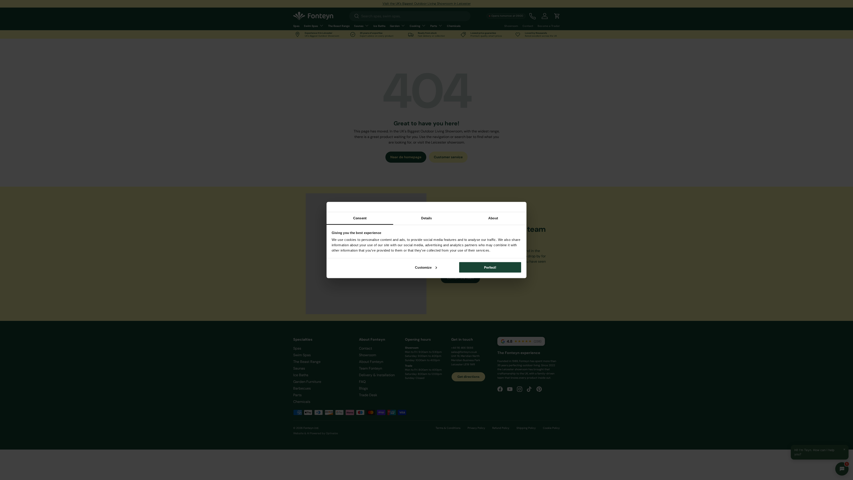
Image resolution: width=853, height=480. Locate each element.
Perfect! (490, 267)
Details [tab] (426, 218)
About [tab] (493, 218)
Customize (423, 267)
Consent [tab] (360, 218)
